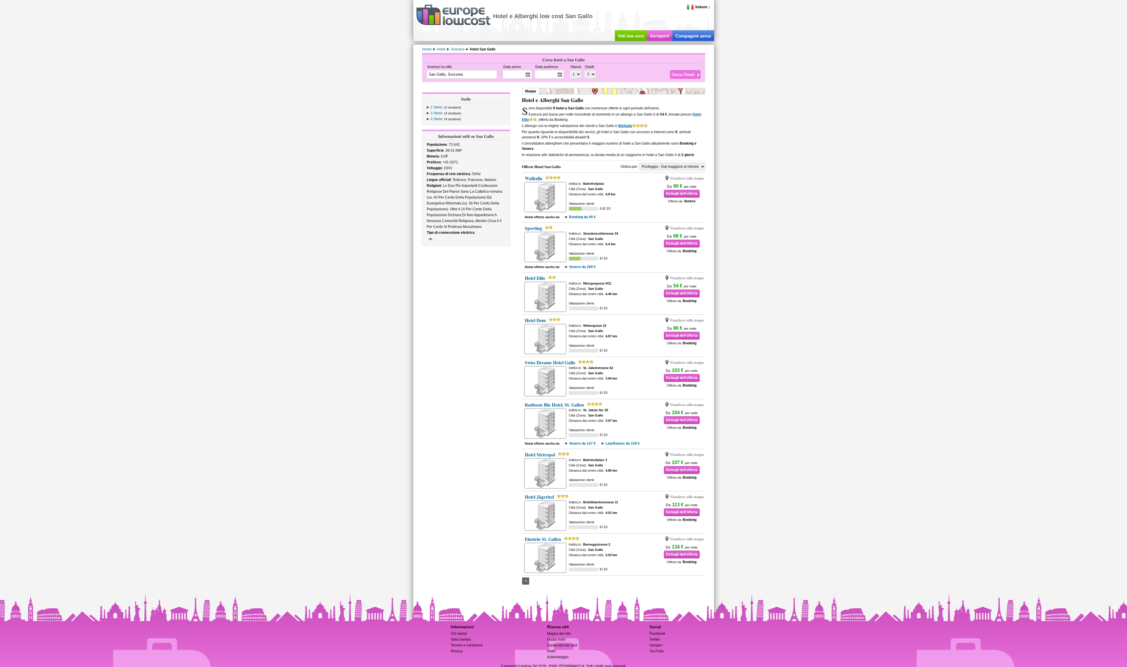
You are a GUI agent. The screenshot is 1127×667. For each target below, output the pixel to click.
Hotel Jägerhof (539, 497)
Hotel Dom (535, 320)
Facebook (657, 634)
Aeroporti (659, 35)
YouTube (656, 651)
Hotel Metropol (540, 454)
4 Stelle (437, 119)
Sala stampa (461, 639)
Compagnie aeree (693, 35)
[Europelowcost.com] (453, 24)
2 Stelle (437, 107)
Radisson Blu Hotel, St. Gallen (554, 405)
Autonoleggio (557, 657)
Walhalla (625, 126)
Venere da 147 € (582, 443)
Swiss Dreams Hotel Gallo (550, 362)
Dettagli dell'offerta (682, 194)
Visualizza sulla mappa (687, 178)
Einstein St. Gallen (543, 539)
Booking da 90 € (582, 217)
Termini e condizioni (467, 645)
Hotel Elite (535, 278)
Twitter (654, 639)
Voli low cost (631, 35)
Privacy (457, 651)
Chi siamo (459, 634)
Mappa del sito (559, 634)
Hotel (551, 651)
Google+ (656, 645)
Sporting (533, 228)
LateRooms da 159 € (622, 443)
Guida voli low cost (562, 645)
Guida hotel (556, 639)
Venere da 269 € (582, 267)
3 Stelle (437, 113)
